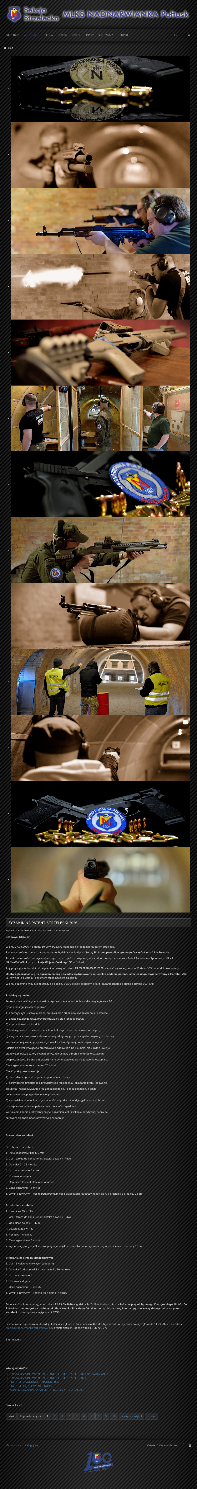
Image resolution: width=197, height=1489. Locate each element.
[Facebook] (183, 1445)
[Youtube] (190, 1445)
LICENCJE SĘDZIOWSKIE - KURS (31, 1386)
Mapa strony (13, 1445)
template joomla (195, 1474)
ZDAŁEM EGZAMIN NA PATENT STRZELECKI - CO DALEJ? (46, 1389)
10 (114, 1416)
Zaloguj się (31, 1445)
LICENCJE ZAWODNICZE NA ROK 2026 (34, 1382)
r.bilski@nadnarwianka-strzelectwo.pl (28, 1327)
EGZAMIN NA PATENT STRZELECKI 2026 (43, 922)
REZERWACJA (105, 35)
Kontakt (123, 35)
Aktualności (31, 35)
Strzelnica (12, 35)
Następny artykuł (131, 1416)
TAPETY (89, 35)
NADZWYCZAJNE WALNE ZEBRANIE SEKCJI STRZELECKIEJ (48, 1378)
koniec (151, 1416)
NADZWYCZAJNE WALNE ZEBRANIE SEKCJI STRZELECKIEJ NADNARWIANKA (59, 1374)
